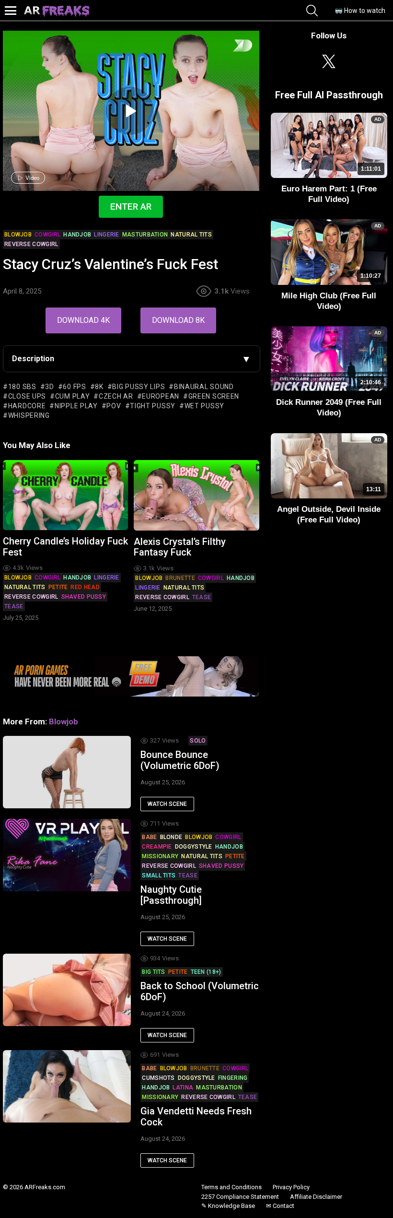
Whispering (29, 415)
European (160, 396)
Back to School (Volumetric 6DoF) (199, 991)
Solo (198, 740)
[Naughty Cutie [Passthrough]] (67, 855)
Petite (58, 587)
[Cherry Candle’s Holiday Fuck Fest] (65, 495)
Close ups (27, 396)
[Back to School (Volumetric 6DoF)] (67, 990)
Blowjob (18, 577)
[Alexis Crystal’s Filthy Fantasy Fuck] (196, 495)
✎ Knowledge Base (228, 1205)
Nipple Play (76, 406)
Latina (183, 1087)
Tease (13, 606)
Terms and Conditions (231, 1187)
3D (49, 386)
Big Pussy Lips (138, 386)
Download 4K (83, 320)
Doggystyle (193, 846)
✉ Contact (280, 1205)
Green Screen (213, 396)
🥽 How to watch (360, 10)
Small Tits (158, 875)
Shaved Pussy (83, 596)
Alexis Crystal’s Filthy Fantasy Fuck (180, 547)
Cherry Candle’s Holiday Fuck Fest (65, 546)
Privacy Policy (291, 1187)
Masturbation (219, 1087)
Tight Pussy (152, 406)
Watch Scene (167, 804)
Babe (149, 837)
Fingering (233, 1078)
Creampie (157, 846)
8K (99, 386)
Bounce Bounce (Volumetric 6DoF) (180, 760)
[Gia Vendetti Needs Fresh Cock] (67, 1086)
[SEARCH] (312, 10)
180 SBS (22, 386)
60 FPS (74, 386)
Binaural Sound (204, 386)
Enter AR (130, 206)
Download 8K (178, 320)
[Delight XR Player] (230, 46)
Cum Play (72, 396)
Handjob (77, 577)
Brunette (180, 578)
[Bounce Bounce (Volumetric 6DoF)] (67, 772)
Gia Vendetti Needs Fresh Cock (196, 1116)
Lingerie (106, 577)
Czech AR (116, 396)
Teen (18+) (206, 972)
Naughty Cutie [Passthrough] (171, 895)
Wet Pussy (204, 406)
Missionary (160, 856)
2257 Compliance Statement (240, 1196)
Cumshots (158, 1078)
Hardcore (27, 406)
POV (113, 406)
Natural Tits (25, 587)
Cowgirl (47, 577)
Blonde (171, 837)
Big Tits (153, 972)
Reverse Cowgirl (31, 596)
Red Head (84, 587)
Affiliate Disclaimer (316, 1196)
